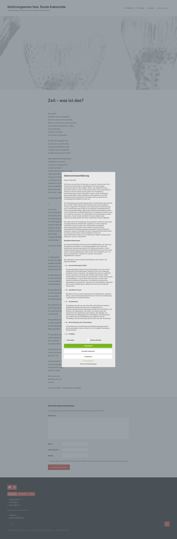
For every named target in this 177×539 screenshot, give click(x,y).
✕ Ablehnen (88, 356)
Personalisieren (88, 361)
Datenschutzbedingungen (88, 364)
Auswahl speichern (88, 351)
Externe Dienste (95, 340)
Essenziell (70, 340)
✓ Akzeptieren (88, 346)
